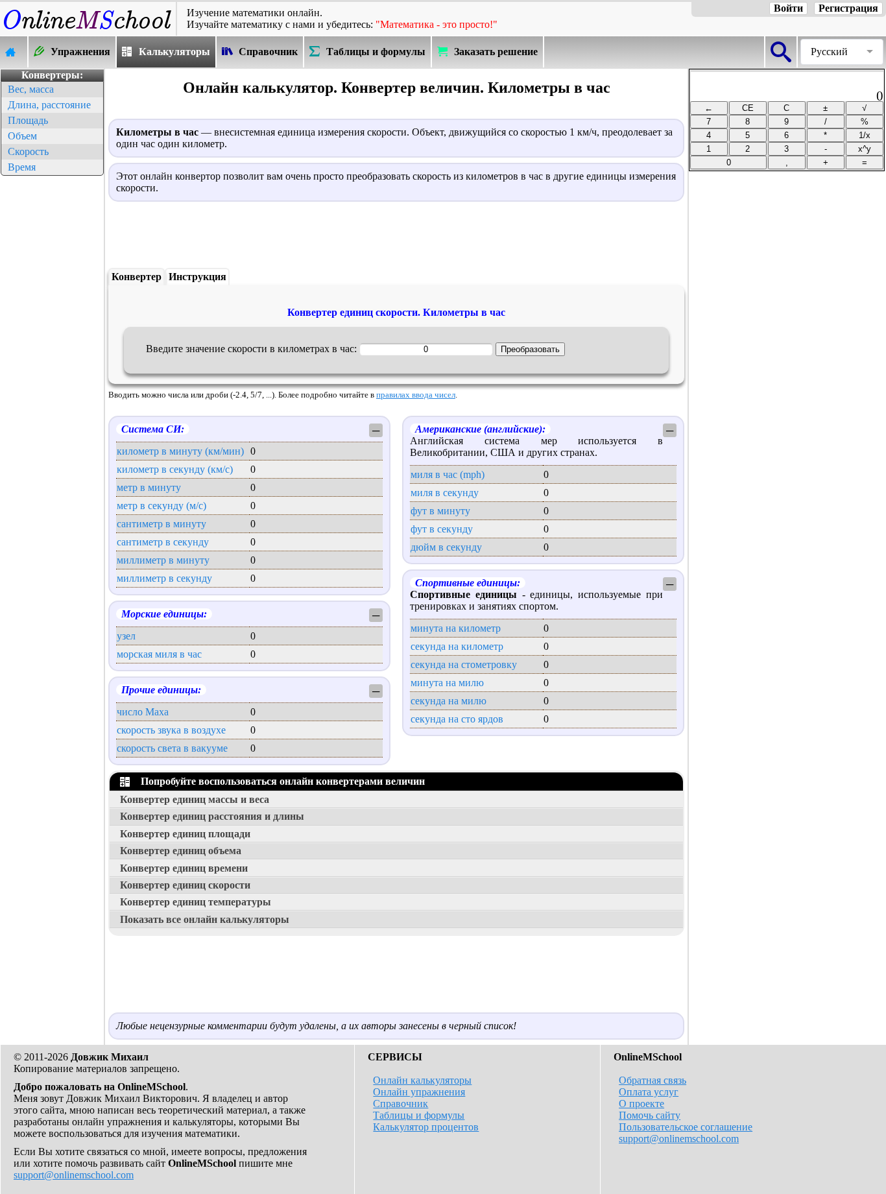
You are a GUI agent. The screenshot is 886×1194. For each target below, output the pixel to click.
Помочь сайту (649, 1115)
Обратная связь (652, 1080)
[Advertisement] (52, 373)
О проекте (641, 1103)
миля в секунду (445, 492)
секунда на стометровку (464, 664)
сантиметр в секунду (163, 541)
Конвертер (137, 276)
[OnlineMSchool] (88, 29)
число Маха (143, 711)
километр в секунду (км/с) (175, 469)
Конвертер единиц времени (184, 868)
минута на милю (447, 682)
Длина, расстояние (49, 104)
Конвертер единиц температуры (195, 901)
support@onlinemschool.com (74, 1174)
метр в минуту (149, 487)
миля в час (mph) (448, 474)
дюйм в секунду (446, 547)
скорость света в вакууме (172, 748)
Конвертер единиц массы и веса (194, 799)
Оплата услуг (648, 1091)
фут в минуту (440, 510)
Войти (788, 8)
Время (22, 167)
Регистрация (848, 8)
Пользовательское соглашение (685, 1126)
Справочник (400, 1103)
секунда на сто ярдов (457, 718)
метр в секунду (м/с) (161, 505)
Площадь (28, 120)
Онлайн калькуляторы (422, 1080)
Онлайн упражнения (419, 1091)
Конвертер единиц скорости (185, 884)
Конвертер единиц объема (180, 850)
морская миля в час (159, 654)
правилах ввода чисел (415, 395)
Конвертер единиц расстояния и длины (212, 816)
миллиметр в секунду (164, 578)
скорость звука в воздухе (171, 729)
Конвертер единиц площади (185, 833)
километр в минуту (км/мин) (180, 451)
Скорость (28, 151)
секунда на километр (457, 646)
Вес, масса (31, 89)
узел (126, 635)
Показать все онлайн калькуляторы (204, 919)
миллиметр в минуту (163, 560)
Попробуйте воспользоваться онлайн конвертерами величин (280, 781)
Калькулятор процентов (426, 1126)
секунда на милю (448, 700)
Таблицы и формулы (418, 1115)
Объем (22, 135)
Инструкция (197, 276)
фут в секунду (442, 528)
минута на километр (456, 628)
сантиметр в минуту (161, 523)
